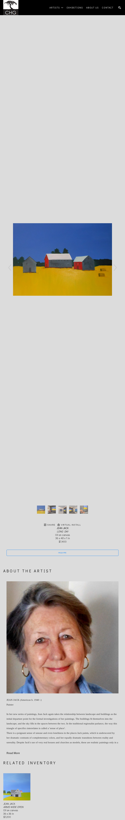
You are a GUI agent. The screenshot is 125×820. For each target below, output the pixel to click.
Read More (13, 753)
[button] (56, 7)
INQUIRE (62, 553)
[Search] (119, 7)
